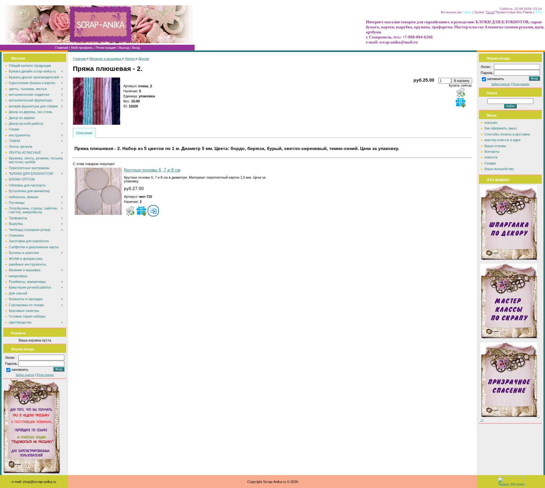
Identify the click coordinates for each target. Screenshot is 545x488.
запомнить (19, 370)
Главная (61, 47)
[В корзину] (130, 211)
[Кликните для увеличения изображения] (96, 101)
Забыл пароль (25, 374)
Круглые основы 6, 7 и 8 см (152, 170)
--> (509, 418)
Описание (84, 133)
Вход (136, 47)
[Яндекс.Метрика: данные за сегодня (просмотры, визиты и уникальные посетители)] (511, 481)
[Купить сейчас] (460, 92)
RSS (538, 12)
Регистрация (106, 47)
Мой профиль (82, 47)
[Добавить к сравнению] (153, 211)
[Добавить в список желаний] (460, 102)
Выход (124, 47)
